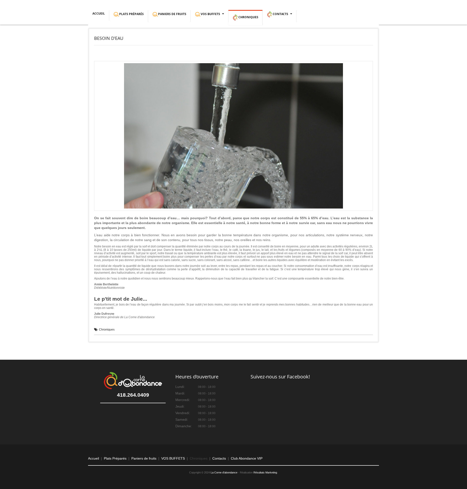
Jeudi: (180, 406)
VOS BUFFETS (173, 458)
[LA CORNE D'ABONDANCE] (133, 380)
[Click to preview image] (233, 135)
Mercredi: (182, 400)
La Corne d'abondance (224, 472)
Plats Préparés (115, 458)
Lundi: (180, 387)
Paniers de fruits (143, 458)
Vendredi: (182, 413)
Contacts (219, 458)
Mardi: (180, 393)
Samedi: (181, 419)
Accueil (98, 13)
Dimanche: (183, 426)
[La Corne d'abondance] (27, 9)
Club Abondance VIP (246, 458)
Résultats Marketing (265, 472)
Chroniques (107, 329)
